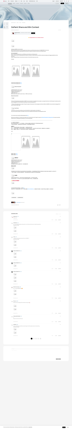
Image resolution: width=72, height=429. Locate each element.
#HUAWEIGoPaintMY (20, 197)
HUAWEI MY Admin (17, 32)
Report (60, 204)
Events (20, 22)
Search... (58, 3)
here (21, 82)
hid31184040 (15, 222)
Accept (64, 427)
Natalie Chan (15, 216)
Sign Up (67, 3)
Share (4, 27)
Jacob (14, 236)
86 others (18, 202)
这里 (16, 153)
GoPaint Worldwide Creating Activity (47, 117)
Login (62, 3)
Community (10, 3)
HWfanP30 (14, 324)
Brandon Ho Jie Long (16, 286)
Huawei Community (13, 22)
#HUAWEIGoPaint (14, 197)
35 (4, 24)
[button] (64, 1)
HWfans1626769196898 (16, 316)
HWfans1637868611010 (16, 250)
